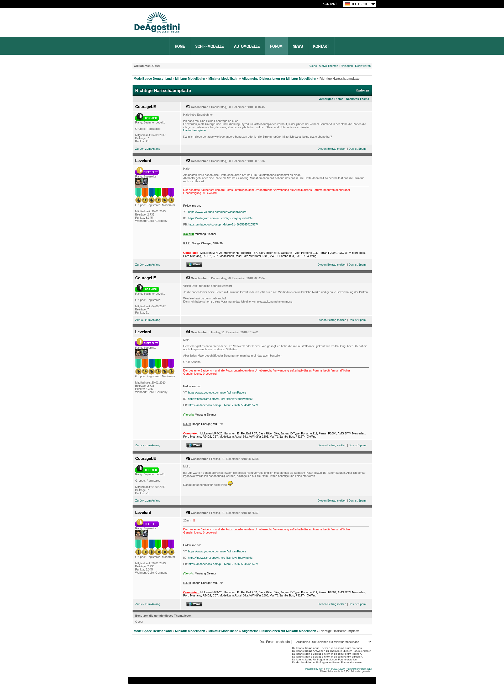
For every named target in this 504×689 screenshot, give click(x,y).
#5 (188, 458)
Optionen (362, 90)
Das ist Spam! (357, 148)
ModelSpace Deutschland (153, 78)
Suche (313, 65)
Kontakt (330, 4)
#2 (188, 161)
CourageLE (145, 107)
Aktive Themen (328, 65)
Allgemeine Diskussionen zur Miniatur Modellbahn (279, 78)
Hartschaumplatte (194, 130)
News (298, 46)
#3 (188, 278)
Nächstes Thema (357, 98)
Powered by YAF (314, 669)
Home (180, 46)
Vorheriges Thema (330, 98)
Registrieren (363, 65)
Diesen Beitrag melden (332, 148)
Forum (276, 46)
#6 (188, 512)
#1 (188, 107)
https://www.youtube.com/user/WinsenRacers (217, 211)
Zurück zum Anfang (147, 148)
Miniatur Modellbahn (190, 78)
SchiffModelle (209, 46)
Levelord (143, 161)
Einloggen (346, 65)
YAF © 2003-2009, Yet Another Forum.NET (349, 669)
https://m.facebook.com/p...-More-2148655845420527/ (223, 224)
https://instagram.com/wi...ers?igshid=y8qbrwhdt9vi (220, 218)
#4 (188, 332)
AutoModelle (247, 46)
